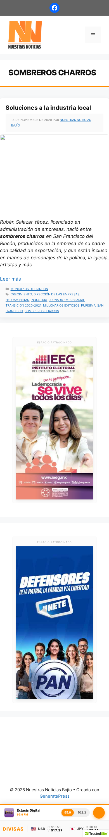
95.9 (67, 812)
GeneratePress (55, 796)
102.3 (82, 812)
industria (39, 300)
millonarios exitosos (61, 305)
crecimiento (21, 294)
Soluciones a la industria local (48, 107)
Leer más (10, 279)
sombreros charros (42, 311)
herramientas (17, 300)
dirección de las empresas (56, 294)
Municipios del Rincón (29, 289)
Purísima (88, 305)
